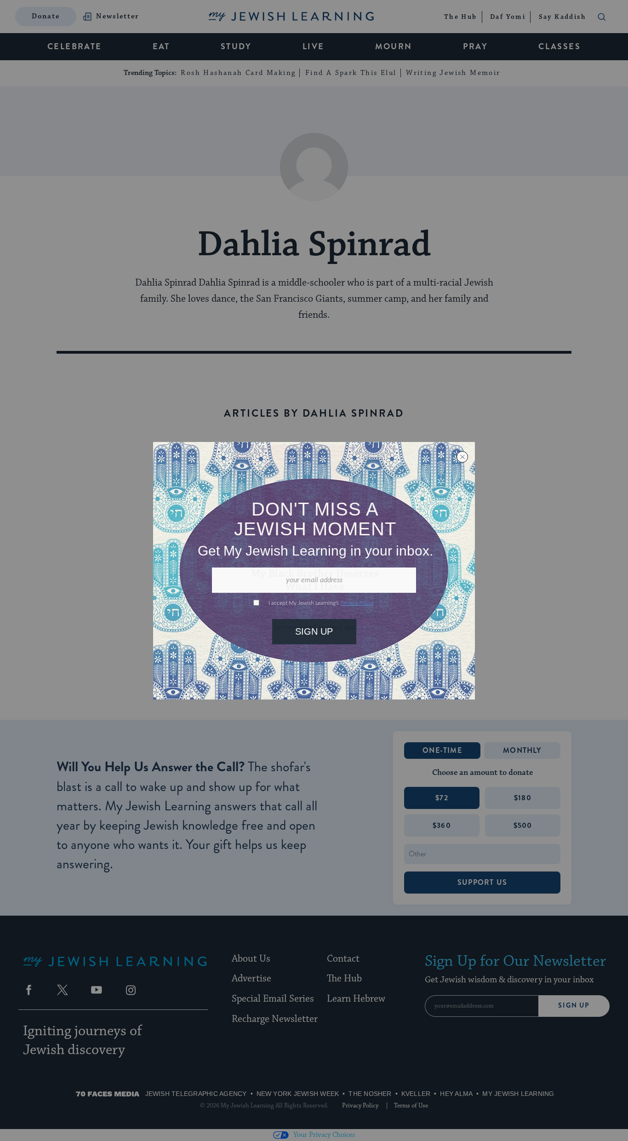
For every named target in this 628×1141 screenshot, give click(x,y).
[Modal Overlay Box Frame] (314, 571)
